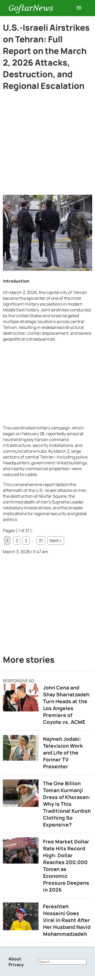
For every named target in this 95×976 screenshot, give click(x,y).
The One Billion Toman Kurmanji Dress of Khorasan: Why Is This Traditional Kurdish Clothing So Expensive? (67, 804)
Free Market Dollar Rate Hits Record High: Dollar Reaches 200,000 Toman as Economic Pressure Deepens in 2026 (66, 865)
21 (41, 540)
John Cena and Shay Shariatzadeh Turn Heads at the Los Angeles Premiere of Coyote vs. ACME (66, 704)
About (14, 959)
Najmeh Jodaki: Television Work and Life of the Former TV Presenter (63, 753)
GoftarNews (30, 8)
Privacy (16, 965)
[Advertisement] (47, 145)
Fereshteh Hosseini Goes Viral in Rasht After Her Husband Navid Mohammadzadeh (67, 920)
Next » (56, 540)
